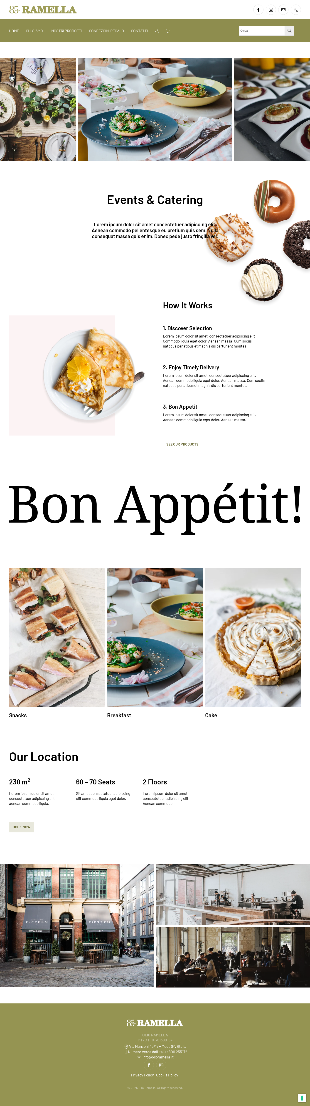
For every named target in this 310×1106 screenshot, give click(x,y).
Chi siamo (34, 30)
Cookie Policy (167, 1075)
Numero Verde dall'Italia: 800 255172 (157, 1051)
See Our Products (182, 444)
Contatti (139, 30)
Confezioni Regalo (106, 30)
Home (14, 30)
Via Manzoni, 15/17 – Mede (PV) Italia (157, 1046)
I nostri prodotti (66, 30)
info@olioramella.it (157, 1057)
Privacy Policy (142, 1075)
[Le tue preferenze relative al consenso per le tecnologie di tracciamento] (302, 1098)
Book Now (21, 827)
